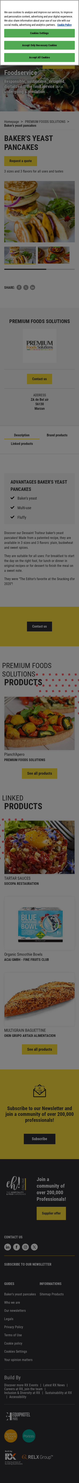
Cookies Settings (39, 33)
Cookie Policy (64, 24)
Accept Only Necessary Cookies (39, 45)
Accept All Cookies (39, 57)
